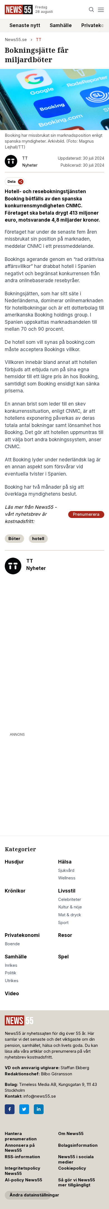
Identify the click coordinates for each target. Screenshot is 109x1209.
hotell (38, 538)
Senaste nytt (25, 25)
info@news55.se (39, 1096)
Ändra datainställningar (30, 1195)
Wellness (66, 878)
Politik (10, 972)
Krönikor (15, 891)
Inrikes (11, 965)
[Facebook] (10, 1109)
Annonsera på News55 (20, 1148)
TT (38, 39)
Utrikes (11, 980)
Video (12, 993)
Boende (12, 943)
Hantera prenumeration (21, 1136)
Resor (65, 935)
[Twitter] (24, 1109)
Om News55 (71, 1133)
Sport (63, 922)
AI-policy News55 (23, 1179)
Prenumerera (86, 514)
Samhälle (61, 25)
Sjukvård (66, 870)
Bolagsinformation (78, 1145)
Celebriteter (69, 899)
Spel (63, 956)
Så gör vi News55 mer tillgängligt (76, 1182)
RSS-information (22, 1156)
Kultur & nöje (70, 907)
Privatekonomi (22, 935)
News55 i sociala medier (76, 1159)
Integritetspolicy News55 (22, 1171)
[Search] (91, 9)
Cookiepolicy (72, 1168)
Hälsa (65, 862)
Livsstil (66, 891)
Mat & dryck (69, 914)
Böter (14, 538)
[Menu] (100, 9)
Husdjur (14, 862)
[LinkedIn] (39, 1109)
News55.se (16, 39)
